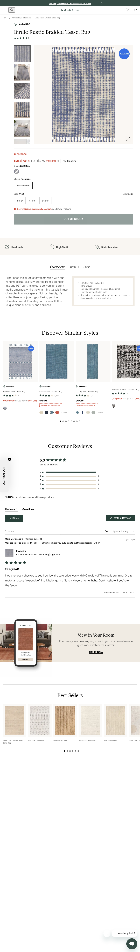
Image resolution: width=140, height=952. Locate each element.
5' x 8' (32, 200)
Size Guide (128, 194)
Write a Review (124, 518)
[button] (21, 38)
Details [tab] (73, 267)
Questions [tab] (28, 510)
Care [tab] (86, 267)
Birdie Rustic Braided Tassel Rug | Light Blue (38, 554)
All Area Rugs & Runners (21, 18)
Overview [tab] (57, 267)
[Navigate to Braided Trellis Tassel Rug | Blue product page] (20, 361)
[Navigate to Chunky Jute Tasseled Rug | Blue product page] (56, 361)
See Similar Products (61, 209)
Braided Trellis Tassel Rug (14, 391)
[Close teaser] (9, 459)
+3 (64, 412)
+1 (100, 412)
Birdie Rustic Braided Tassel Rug (47, 18)
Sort (107, 531)
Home (5, 18)
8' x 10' (45, 200)
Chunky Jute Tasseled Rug (50, 391)
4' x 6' (20, 200)
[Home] (70, 10)
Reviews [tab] (11, 510)
